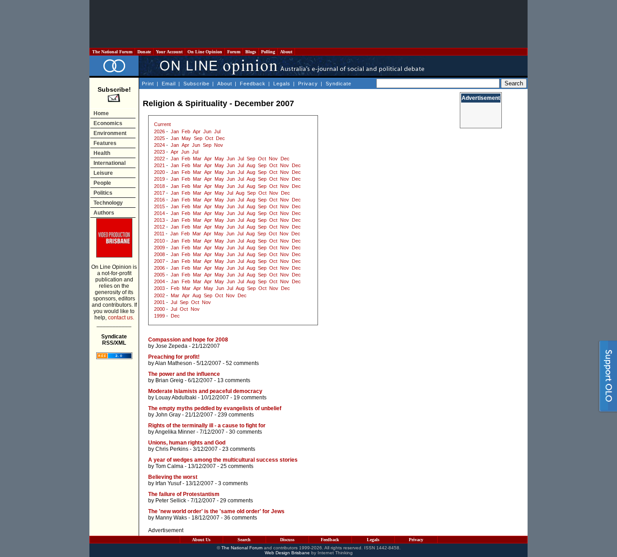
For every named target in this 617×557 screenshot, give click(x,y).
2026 (159, 131)
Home (101, 113)
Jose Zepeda (171, 346)
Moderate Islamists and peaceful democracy (205, 391)
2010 (159, 240)
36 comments (240, 518)
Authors (103, 213)
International (109, 163)
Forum (234, 51)
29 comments (236, 500)
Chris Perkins (171, 449)
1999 (159, 315)
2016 (159, 199)
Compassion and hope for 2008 (188, 340)
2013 (159, 220)
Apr (197, 131)
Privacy (308, 83)
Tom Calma (169, 466)
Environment (109, 133)
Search (244, 539)
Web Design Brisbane (287, 552)
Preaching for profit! (174, 357)
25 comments (236, 466)
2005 (159, 274)
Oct (209, 138)
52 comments (242, 363)
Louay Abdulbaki (175, 397)
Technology (108, 203)
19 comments (250, 397)
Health (101, 153)
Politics (102, 193)
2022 (159, 158)
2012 (159, 226)
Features (105, 143)
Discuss (287, 539)
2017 (159, 193)
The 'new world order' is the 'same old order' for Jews (216, 511)
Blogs (250, 51)
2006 (159, 268)
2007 (159, 261)
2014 (159, 213)
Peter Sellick (170, 500)
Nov (218, 145)
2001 (159, 302)
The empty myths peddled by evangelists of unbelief (214, 408)
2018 (159, 186)
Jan (175, 131)
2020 (159, 172)
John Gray (168, 415)
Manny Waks (171, 518)
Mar (197, 158)
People (102, 183)
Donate (144, 51)
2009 (159, 247)
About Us (201, 539)
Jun (207, 131)
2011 (159, 233)
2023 (159, 151)
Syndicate (338, 83)
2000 (159, 309)
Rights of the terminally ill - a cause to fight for (207, 425)
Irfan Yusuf (168, 483)
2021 (159, 165)
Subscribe (196, 83)
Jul (217, 131)
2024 (159, 145)
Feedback (253, 83)
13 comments (233, 380)
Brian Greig (169, 380)
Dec (220, 138)
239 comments (236, 415)
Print (148, 83)
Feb (186, 131)
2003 (159, 288)
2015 (159, 206)
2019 (159, 179)
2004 (159, 281)
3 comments (233, 483)
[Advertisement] (308, 24)
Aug (251, 165)
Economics (107, 123)
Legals (281, 83)
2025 (159, 138)
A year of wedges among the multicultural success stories (223, 460)
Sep (198, 138)
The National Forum (112, 51)
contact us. (121, 317)
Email (169, 83)
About (286, 51)
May (186, 138)
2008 (159, 254)
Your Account (169, 51)
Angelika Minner (175, 432)
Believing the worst (172, 477)
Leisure (103, 173)
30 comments (245, 432)
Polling (268, 51)
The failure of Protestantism (184, 494)
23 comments (238, 449)
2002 (159, 295)
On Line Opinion (205, 51)
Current (162, 124)
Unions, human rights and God (186, 443)
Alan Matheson (173, 363)
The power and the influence (184, 374)
